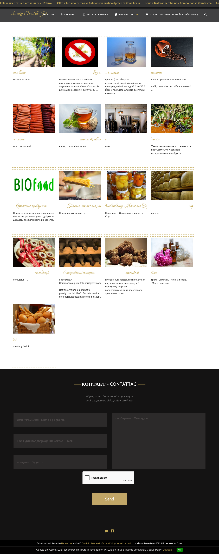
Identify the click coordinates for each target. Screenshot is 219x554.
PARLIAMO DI (125, 14)
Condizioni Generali (91, 543)
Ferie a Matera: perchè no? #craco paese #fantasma (178, 3)
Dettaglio (167, 549)
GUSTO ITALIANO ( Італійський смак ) (174, 14)
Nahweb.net (67, 543)
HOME (50, 14)
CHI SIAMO (69, 14)
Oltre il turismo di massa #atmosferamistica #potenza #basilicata (99, 3)
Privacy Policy (108, 543)
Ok (179, 549)
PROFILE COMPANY (97, 14)
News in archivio (124, 543)
